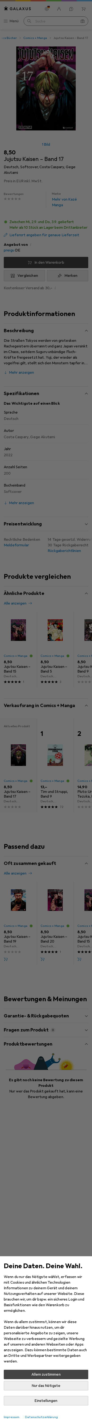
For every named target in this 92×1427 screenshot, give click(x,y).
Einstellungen (45, 1400)
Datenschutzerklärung (41, 1417)
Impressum (11, 1417)
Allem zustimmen (45, 1374)
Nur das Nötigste (46, 1385)
